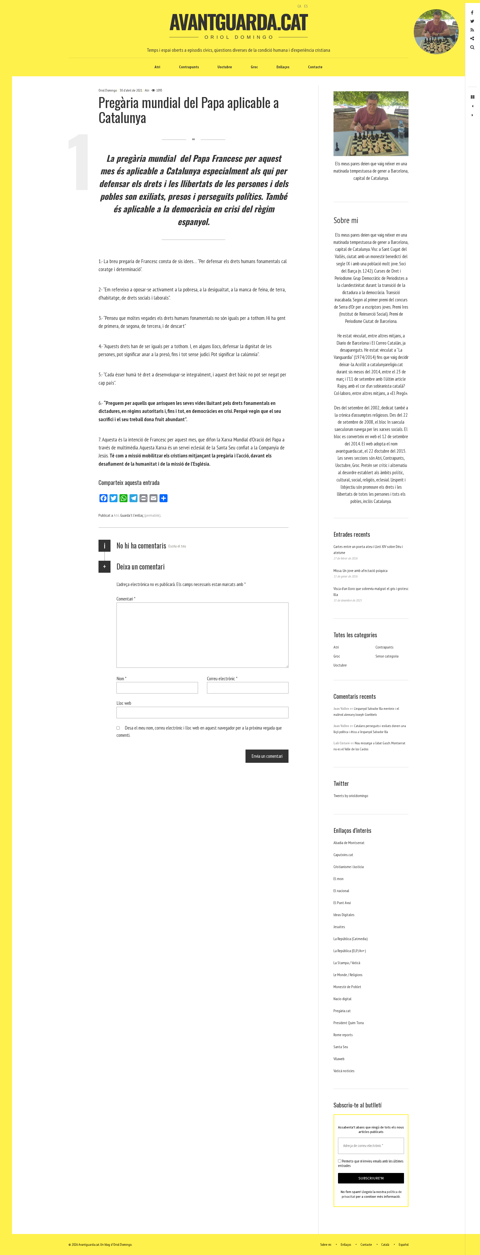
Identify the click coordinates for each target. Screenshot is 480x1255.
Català (385, 1244)
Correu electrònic (222, 678)
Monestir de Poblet (347, 986)
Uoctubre (225, 66)
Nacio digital (343, 998)
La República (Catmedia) (351, 938)
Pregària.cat (342, 1010)
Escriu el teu (177, 545)
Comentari (126, 598)
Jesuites (339, 926)
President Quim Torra (349, 1022)
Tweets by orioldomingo (351, 795)
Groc (254, 66)
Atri (157, 66)
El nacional (341, 890)
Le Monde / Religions (348, 974)
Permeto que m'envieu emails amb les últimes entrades (370, 1163)
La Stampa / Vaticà (347, 962)
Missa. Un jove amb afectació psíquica (361, 570)
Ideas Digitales (344, 914)
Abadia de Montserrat (349, 842)
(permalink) (152, 515)
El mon (339, 878)
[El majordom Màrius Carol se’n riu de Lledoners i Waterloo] (472, 106)
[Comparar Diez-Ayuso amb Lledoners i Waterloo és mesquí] (472, 115)
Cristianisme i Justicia (349, 866)
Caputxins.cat (343, 854)
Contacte (315, 66)
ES (306, 6)
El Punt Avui (342, 902)
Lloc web (123, 703)
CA (299, 6)
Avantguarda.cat (238, 21)
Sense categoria (387, 656)
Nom (121, 678)
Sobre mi (325, 1244)
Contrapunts (189, 66)
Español (403, 1244)
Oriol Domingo (108, 90)
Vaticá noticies (344, 1070)
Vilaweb (339, 1058)
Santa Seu (341, 1046)
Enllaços (282, 66)
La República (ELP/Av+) (350, 950)
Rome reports (343, 1034)
